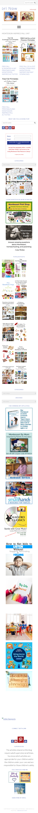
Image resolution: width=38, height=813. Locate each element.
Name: (9, 136)
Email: (9, 139)
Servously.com (22, 810)
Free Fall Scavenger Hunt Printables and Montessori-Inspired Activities (10, 70)
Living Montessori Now (19, 14)
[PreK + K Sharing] (25, 782)
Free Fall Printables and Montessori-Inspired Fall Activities (8, 111)
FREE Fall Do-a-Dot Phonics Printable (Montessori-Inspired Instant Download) (27, 70)
